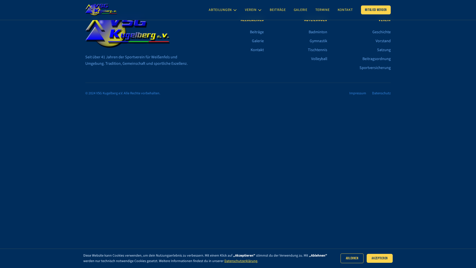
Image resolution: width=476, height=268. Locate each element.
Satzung (384, 50)
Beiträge (278, 9)
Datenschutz (381, 93)
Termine (322, 9)
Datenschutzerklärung (240, 261)
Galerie (300, 9)
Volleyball (319, 59)
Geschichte (381, 32)
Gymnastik (318, 41)
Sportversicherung (375, 67)
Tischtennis (317, 50)
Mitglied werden (376, 10)
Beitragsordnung (376, 59)
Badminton (318, 32)
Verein (250, 9)
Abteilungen (220, 9)
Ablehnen (352, 258)
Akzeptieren (380, 258)
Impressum (357, 93)
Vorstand (383, 41)
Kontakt (345, 9)
